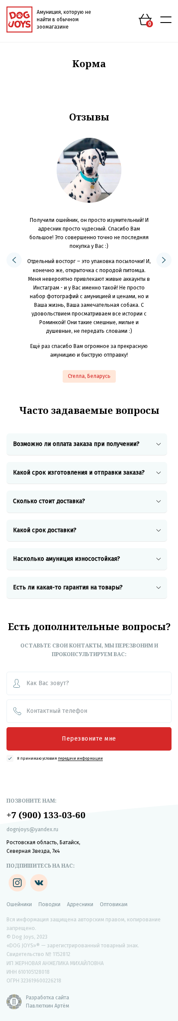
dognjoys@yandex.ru (32, 829)
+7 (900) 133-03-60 (46, 815)
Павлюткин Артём (47, 1006)
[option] (89, 260)
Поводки (49, 904)
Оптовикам (113, 904)
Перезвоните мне (89, 738)
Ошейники (19, 904)
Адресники (80, 904)
